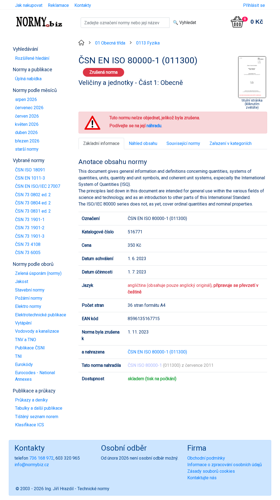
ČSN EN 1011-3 (30, 178)
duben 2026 (26, 132)
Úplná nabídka (28, 78)
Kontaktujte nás (202, 477)
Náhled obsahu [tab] (143, 143)
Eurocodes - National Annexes (35, 376)
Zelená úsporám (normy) (38, 273)
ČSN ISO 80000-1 (145, 365)
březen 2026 (27, 141)
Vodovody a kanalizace (37, 331)
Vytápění (23, 323)
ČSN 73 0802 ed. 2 (33, 194)
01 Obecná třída (110, 43)
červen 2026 (27, 116)
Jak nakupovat (28, 5)
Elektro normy (28, 306)
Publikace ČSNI (30, 347)
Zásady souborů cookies (211, 471)
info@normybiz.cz (31, 464)
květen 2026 (27, 124)
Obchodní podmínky (206, 458)
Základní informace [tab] (101, 143)
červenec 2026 (29, 107)
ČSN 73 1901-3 (30, 236)
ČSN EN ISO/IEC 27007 (37, 186)
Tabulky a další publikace (38, 408)
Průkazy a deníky (31, 400)
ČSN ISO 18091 (30, 169)
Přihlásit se (254, 5)
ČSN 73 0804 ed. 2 (33, 203)
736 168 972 (41, 458)
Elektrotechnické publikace (40, 314)
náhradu (154, 125)
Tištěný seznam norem (36, 416)
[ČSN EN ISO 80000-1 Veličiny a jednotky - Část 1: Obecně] (252, 76)
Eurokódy (24, 364)
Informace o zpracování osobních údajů (224, 464)
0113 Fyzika (148, 43)
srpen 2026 (26, 99)
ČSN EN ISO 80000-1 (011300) (157, 352)
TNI (18, 356)
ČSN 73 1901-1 (30, 219)
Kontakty (82, 5)
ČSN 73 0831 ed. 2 (33, 211)
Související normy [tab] (183, 143)
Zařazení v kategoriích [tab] (230, 143)
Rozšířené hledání (32, 58)
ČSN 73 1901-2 (30, 227)
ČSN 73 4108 (27, 244)
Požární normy (28, 298)
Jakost (21, 281)
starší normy (27, 149)
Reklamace (58, 5)
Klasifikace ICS (29, 424)
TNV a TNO (25, 339)
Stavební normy (30, 290)
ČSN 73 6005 (27, 252)
